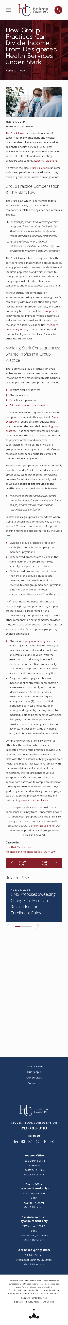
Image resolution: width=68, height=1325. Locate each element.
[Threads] (52, 1141)
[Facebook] (45, 1141)
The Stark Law (14, 133)
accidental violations (45, 160)
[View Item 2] (23, 926)
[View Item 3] (29, 926)
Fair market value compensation (28, 405)
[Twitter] (37, 1141)
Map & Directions (34, 1174)
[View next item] (37, 926)
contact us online (44, 825)
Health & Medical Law (18, 847)
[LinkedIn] (16, 1141)
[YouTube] (23, 1141)
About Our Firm (34, 1066)
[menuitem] (18, 1302)
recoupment (49, 311)
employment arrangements (38, 641)
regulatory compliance (34, 800)
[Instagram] (30, 1141)
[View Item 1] (17, 926)
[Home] (33, 10)
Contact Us (34, 1083)
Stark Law (49, 851)
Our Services (34, 1077)
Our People (34, 1071)
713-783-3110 (34, 1128)
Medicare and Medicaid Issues (24, 851)
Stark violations (39, 167)
